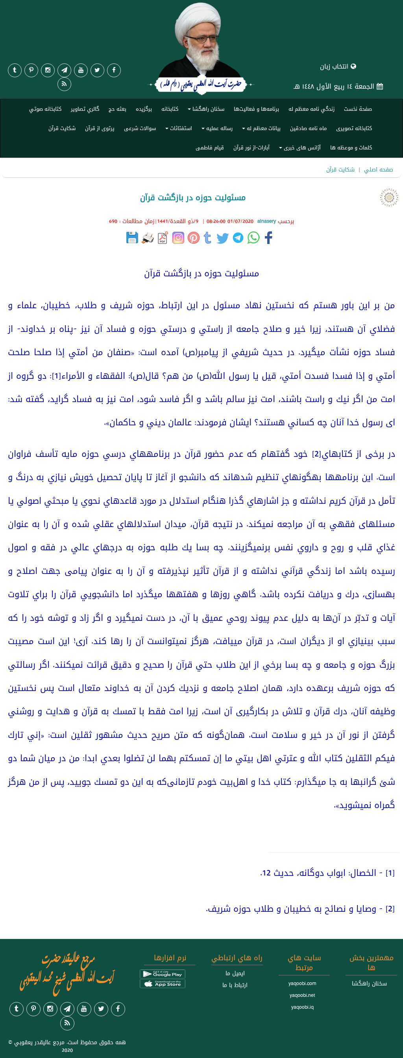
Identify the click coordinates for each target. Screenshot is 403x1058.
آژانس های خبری (299, 149)
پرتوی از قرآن (100, 128)
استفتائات (177, 129)
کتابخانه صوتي (45, 109)
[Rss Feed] (64, 84)
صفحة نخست (358, 109)
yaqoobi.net (302, 995)
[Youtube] (81, 70)
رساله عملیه (216, 129)
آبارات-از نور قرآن (251, 147)
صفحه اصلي (378, 169)
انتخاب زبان (335, 66)
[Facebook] (114, 70)
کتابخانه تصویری (354, 128)
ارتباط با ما (235, 985)
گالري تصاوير (85, 109)
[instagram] (48, 70)
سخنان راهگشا (204, 110)
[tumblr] (15, 70)
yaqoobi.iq (302, 1007)
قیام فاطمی (210, 147)
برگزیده (144, 109)
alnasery (266, 221)
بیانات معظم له (260, 129)
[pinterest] (31, 70)
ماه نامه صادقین (308, 128)
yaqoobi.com (302, 983)
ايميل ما (235, 973)
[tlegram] (64, 70)
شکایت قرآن (62, 128)
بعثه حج (117, 109)
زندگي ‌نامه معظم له (311, 109)
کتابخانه (169, 109)
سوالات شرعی (140, 128)
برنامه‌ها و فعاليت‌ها (256, 109)
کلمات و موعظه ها (351, 147)
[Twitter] (97, 70)
